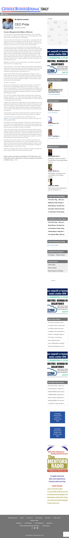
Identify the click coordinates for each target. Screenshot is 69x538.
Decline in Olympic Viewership (57, 334)
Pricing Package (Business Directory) (29, 525)
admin (51, 125)
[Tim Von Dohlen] (50, 106)
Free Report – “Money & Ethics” (56, 255)
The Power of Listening (55, 337)
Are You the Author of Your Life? (57, 322)
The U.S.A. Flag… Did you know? (57, 199)
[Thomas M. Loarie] (50, 132)
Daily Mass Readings (54, 94)
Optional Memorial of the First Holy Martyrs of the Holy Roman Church (55, 90)
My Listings (39, 518)
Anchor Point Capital (52, 245)
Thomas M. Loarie (54, 138)
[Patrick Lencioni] (8, 24)
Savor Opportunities (54, 340)
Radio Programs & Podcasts (55, 271)
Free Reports (28, 523)
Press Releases (39, 523)
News (22, 518)
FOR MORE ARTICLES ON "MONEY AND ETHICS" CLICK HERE (57, 432)
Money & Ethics (52, 268)
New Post (47, 518)
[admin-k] (50, 119)
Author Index (57, 518)
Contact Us (30, 518)
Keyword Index (34, 520)
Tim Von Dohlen (53, 112)
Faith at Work (51, 265)
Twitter (35, 528)
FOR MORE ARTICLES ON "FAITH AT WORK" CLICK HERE (57, 417)
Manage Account (12, 518)
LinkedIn (37, 528)
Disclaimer (49, 523)
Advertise (18, 523)
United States (46, 525)
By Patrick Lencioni (22, 19)
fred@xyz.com (7, 118)
